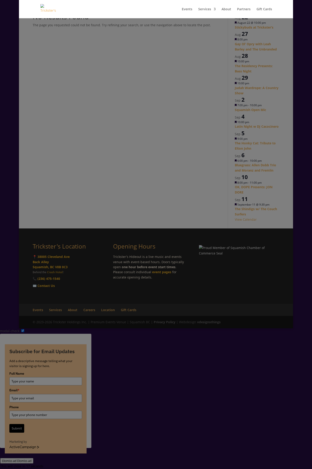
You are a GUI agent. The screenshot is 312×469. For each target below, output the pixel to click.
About (226, 9)
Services (204, 9)
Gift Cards (264, 9)
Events (187, 9)
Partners (244, 9)
